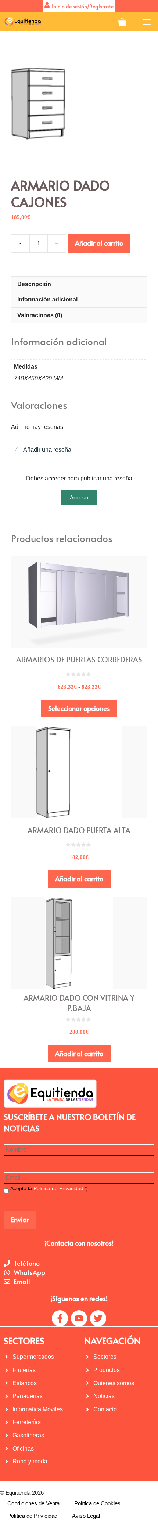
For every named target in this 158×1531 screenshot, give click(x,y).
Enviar (20, 1219)
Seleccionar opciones (79, 708)
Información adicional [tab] (47, 299)
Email (22, 1281)
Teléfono (27, 1263)
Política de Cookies (97, 1503)
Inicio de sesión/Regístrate (82, 6)
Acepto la (48, 1188)
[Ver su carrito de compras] (122, 21)
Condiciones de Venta (33, 1503)
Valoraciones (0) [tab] (39, 315)
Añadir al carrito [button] (79, 878)
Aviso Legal (86, 1516)
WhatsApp (29, 1272)
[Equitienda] (22, 21)
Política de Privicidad (32, 1516)
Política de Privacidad (58, 1188)
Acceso (79, 497)
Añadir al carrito (99, 243)
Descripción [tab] (34, 284)
